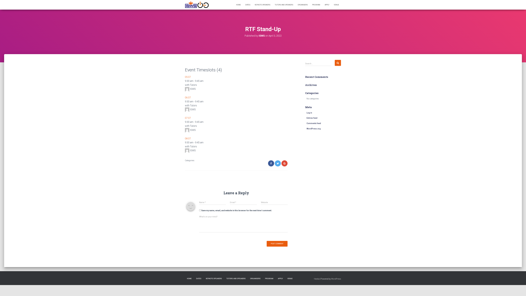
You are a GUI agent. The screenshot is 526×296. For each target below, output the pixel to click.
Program (316, 5)
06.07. (188, 97)
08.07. (188, 138)
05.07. (188, 77)
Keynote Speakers (262, 5)
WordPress (336, 279)
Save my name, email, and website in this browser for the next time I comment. (236, 210)
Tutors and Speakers (284, 5)
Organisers (303, 5)
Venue (336, 5)
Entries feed (312, 118)
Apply (327, 5)
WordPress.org (314, 129)
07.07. (188, 117)
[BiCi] (203, 4)
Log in (309, 113)
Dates (247, 5)
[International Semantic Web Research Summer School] (191, 4)
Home (238, 5)
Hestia (316, 279)
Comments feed (314, 123)
